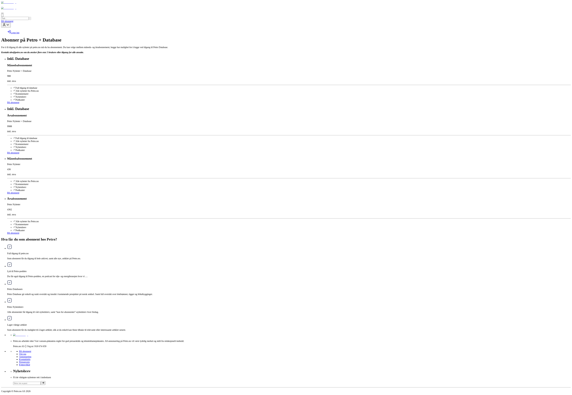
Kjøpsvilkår (24, 364)
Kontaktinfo (24, 359)
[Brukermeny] (6, 25)
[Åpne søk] (2, 15)
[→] (43, 383)
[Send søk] (30, 18)
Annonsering (25, 356)
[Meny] (2, 13)
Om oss (22, 354)
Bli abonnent (7, 21)
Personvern (24, 362)
